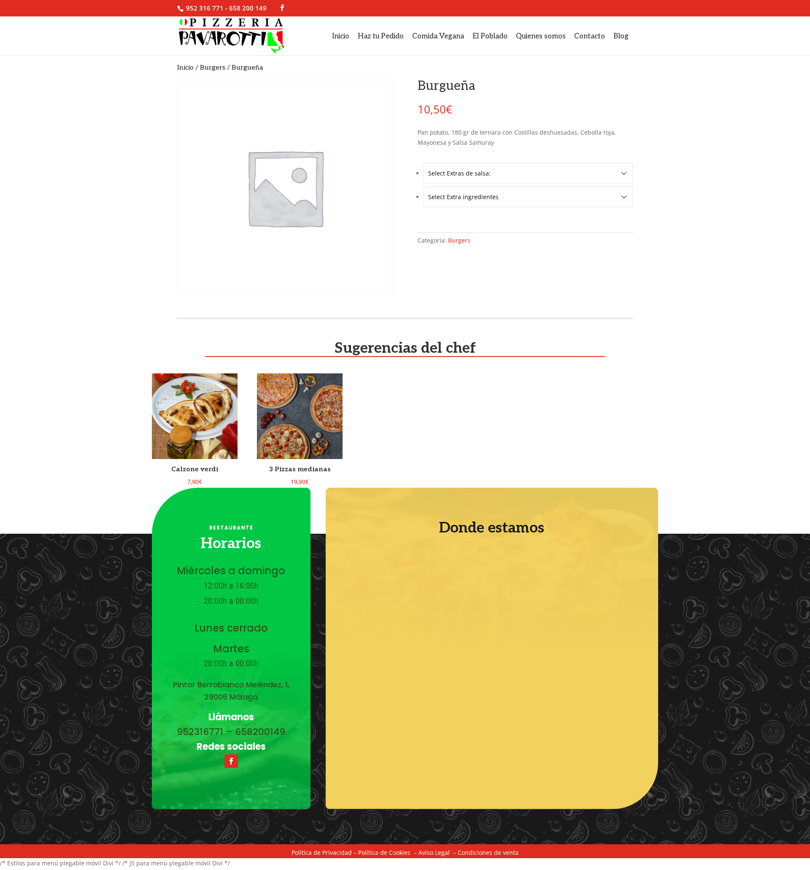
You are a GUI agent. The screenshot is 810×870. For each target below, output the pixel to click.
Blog (621, 36)
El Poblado (490, 36)
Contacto (589, 36)
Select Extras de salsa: (459, 173)
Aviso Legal (434, 852)
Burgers (212, 68)
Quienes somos (541, 36)
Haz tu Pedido (381, 36)
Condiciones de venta (488, 852)
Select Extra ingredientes (463, 197)
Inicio (340, 36)
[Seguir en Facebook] (231, 761)
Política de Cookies (384, 852)
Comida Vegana (438, 36)
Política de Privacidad (322, 852)
